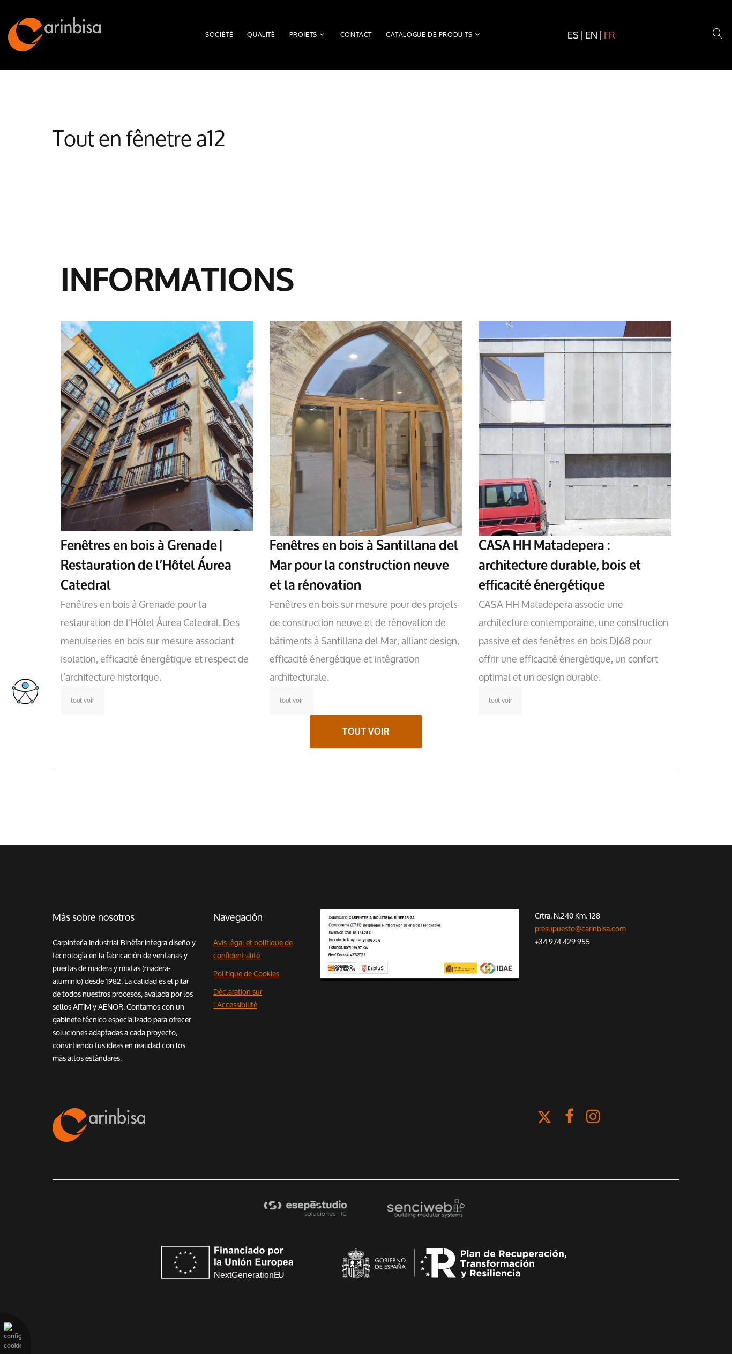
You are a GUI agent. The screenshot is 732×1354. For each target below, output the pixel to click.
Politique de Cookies (246, 973)
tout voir (82, 700)
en (591, 35)
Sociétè (219, 35)
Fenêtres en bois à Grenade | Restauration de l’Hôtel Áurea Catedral (146, 565)
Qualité (261, 35)
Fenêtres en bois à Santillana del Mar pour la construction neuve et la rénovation (364, 565)
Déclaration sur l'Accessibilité (237, 998)
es (573, 35)
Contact (356, 35)
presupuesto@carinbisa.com (580, 928)
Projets (303, 35)
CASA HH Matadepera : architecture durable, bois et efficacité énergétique (560, 565)
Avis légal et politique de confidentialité (253, 949)
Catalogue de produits (429, 35)
